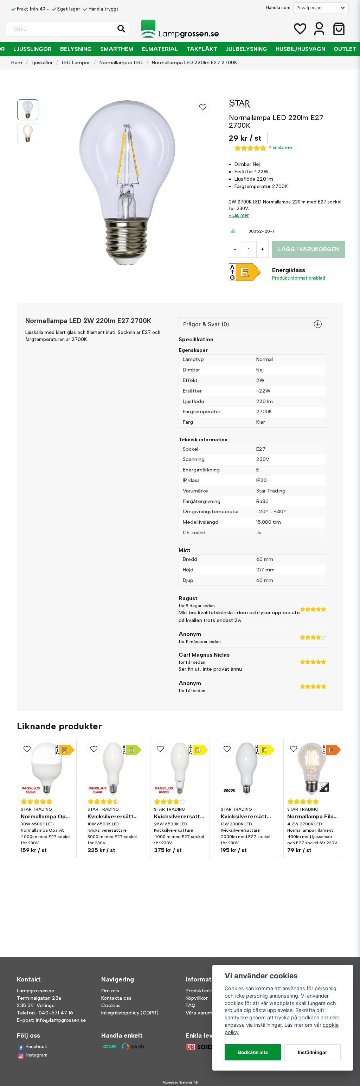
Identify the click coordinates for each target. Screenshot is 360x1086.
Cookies (111, 1005)
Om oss (110, 991)
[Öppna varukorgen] (339, 29)
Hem (16, 62)
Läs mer (240, 215)
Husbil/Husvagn (300, 49)
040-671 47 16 (56, 1013)
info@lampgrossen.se (61, 1020)
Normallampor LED (121, 62)
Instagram (36, 1055)
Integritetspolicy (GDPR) (130, 1013)
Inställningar (312, 1052)
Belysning (76, 49)
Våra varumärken (205, 1013)
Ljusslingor (32, 49)
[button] (121, 29)
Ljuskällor (42, 62)
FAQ (190, 1005)
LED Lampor (76, 62)
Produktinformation (209, 991)
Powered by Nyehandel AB (180, 1082)
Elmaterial (160, 49)
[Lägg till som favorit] (299, 29)
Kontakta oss (116, 998)
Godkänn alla (253, 1052)
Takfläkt (201, 49)
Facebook (36, 1046)
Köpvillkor (197, 998)
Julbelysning (246, 49)
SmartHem (116, 49)
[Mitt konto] (319, 29)
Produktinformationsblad (298, 278)
